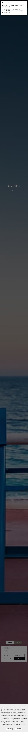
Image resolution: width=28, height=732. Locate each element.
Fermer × (24, 705)
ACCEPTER (18, 728)
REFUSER (9, 728)
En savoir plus (17, 724)
